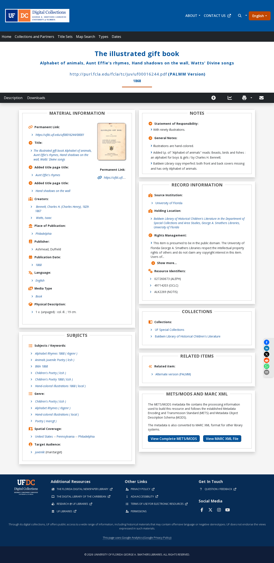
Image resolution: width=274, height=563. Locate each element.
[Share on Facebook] (268, 342)
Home (6, 36)
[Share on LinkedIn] (268, 348)
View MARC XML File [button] (222, 438)
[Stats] (231, 98)
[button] (242, 15)
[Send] (262, 97)
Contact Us (215, 15)
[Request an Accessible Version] (214, 98)
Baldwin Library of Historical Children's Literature (187, 336)
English (258, 15)
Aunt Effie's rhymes (48, 175)
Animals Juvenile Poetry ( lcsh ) (54, 360)
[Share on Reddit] (268, 360)
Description (13, 97)
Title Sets (65, 36)
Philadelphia (44, 234)
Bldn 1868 (41, 366)
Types (103, 36)
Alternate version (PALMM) (173, 374)
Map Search (85, 36)
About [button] (191, 15)
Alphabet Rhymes (52, 408)
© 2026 (137, 554)
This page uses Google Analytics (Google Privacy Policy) (137, 537)
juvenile (40, 452)
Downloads (36, 97)
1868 (39, 265)
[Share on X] (268, 354)
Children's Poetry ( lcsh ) (50, 373)
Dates (116, 36)
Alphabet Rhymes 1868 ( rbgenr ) (56, 353)
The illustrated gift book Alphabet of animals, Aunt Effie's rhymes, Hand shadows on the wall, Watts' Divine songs (63, 155)
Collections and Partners (34, 36)
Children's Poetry (50, 401)
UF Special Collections (169, 330)
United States (44, 436)
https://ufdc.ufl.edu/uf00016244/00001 (60, 135)
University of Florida (168, 203)
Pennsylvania (65, 436)
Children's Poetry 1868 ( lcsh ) (54, 379)
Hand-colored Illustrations (57, 414)
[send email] (268, 372)
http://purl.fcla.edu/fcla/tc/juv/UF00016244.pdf (118, 74)
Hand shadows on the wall (53, 191)
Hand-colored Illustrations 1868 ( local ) (60, 386)
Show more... (167, 263)
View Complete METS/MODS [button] (174, 438)
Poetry (46, 421)
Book (39, 296)
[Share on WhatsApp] (268, 366)
